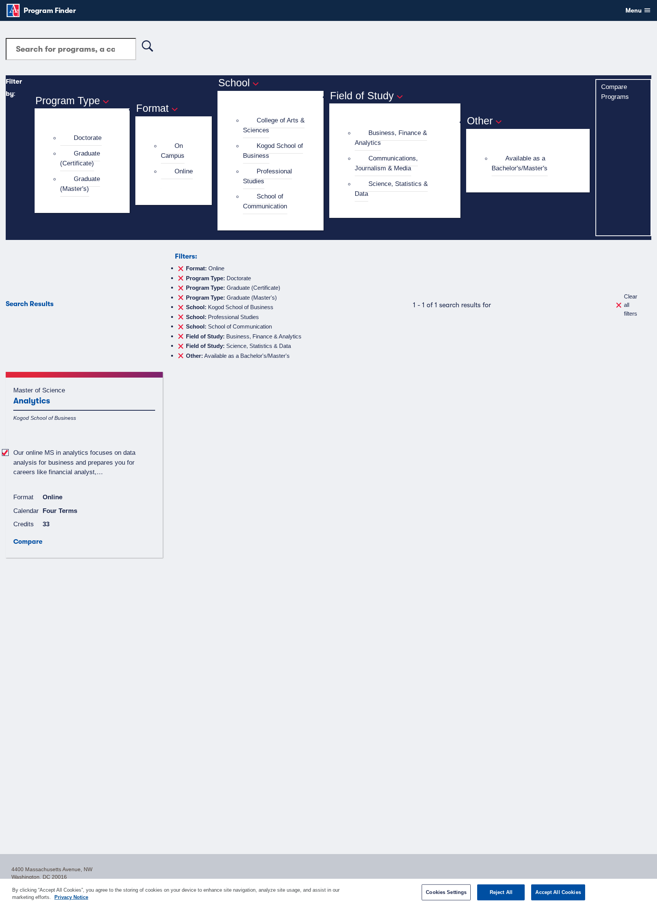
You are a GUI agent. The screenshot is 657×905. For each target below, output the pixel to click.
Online (184, 171)
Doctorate (88, 137)
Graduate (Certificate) (80, 158)
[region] (328, 892)
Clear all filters (630, 305)
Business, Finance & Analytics (391, 137)
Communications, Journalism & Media (386, 163)
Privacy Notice (71, 897)
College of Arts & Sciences (274, 125)
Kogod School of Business (273, 150)
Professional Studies (267, 176)
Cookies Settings (446, 892)
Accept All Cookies (558, 892)
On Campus (172, 150)
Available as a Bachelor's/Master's (520, 163)
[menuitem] (85, 138)
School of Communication (265, 201)
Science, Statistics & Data (391, 188)
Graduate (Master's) (80, 183)
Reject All (501, 892)
